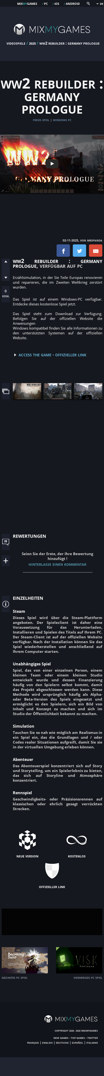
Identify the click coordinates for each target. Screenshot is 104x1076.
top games (78, 1037)
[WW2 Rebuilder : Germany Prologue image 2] (58, 397)
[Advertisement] (52, 211)
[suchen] (88, 4)
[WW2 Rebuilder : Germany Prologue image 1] (27, 397)
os (56, 3)
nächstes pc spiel (15, 977)
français (33, 1042)
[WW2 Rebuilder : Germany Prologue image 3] (88, 397)
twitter (92, 1037)
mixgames (27, 3)
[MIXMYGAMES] (52, 39)
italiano (92, 1042)
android (73, 3)
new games (60, 1037)
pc (46, 3)
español (77, 1042)
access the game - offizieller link (52, 354)
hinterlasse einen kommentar (57, 564)
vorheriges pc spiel (88, 977)
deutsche (62, 1042)
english (47, 1042)
